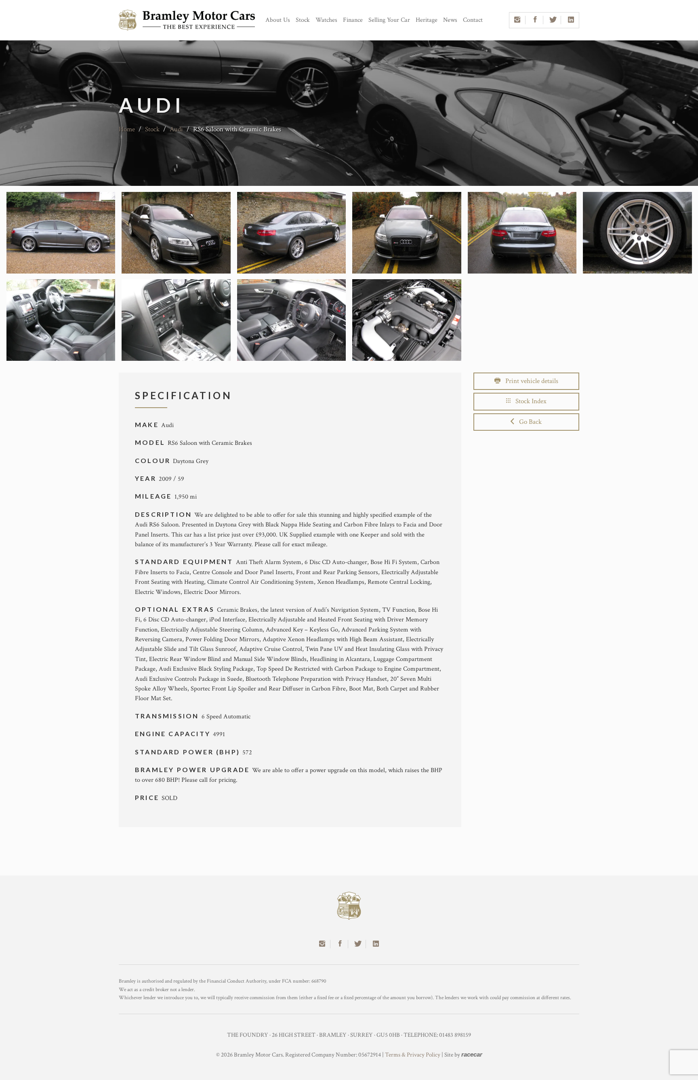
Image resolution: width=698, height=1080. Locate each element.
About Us (277, 20)
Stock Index (529, 401)
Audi (176, 129)
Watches (326, 20)
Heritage (426, 20)
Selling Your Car (389, 20)
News (450, 20)
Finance (353, 20)
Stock (303, 20)
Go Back (528, 421)
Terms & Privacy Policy (412, 1055)
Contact (473, 20)
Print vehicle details (529, 381)
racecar (471, 1054)
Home (127, 129)
